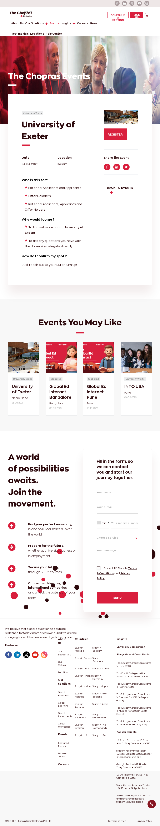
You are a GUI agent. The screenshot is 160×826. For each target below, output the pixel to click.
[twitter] (132, 3)
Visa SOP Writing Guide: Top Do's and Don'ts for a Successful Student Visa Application (133, 799)
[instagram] (147, 3)
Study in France (101, 669)
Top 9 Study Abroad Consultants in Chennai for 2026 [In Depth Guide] (133, 697)
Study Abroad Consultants (133, 654)
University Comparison (130, 647)
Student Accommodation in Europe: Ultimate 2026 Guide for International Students (133, 754)
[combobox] (103, 523)
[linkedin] (124, 3)
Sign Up (137, 16)
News (93, 23)
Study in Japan (100, 686)
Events (54, 23)
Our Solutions (34, 23)
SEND (117, 597)
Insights (66, 23)
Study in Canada (83, 658)
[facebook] (117, 3)
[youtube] (139, 3)
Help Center (54, 33)
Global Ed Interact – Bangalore (60, 392)
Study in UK (81, 735)
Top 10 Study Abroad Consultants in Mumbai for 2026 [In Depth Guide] (133, 711)
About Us (17, 23)
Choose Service (107, 537)
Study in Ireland (83, 686)
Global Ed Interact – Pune (97, 392)
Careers (82, 23)
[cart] (147, 15)
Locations (37, 33)
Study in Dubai (82, 669)
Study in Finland (83, 676)
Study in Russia (100, 704)
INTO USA (134, 386)
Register (115, 134)
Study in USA (99, 735)
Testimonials (20, 33)
